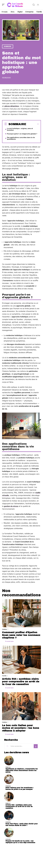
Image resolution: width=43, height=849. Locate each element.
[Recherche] (33, 4)
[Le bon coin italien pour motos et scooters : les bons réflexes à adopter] (21, 706)
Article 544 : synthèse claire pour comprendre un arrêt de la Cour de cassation (20, 681)
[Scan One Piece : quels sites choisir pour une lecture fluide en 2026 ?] (9, 815)
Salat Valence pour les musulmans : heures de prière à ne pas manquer (20, 788)
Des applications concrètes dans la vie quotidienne (21, 138)
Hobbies (7, 46)
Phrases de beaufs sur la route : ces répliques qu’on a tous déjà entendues (20, 841)
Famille (4, 676)
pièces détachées (11, 106)
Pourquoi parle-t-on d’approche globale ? (22, 134)
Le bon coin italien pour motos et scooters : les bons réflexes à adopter (20, 728)
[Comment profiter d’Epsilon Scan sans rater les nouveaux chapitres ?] (21, 613)
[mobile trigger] (4, 4)
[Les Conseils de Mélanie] (15, 4)
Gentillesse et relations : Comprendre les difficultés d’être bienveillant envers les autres (22, 770)
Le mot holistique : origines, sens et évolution (20, 129)
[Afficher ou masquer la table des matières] (32, 124)
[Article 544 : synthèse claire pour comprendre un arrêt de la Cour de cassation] (21, 660)
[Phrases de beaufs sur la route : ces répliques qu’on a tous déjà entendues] (9, 832)
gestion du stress (11, 506)
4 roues (8, 839)
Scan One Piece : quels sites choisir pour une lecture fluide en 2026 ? (22, 824)
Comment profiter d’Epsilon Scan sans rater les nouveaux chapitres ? (21, 635)
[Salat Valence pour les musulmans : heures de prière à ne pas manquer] (9, 779)
